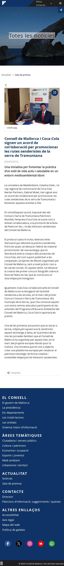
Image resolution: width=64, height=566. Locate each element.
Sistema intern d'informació (19, 427)
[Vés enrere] (5, 85)
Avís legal (8, 520)
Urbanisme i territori (15, 465)
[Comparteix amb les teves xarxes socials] (61, 10)
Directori (7, 496)
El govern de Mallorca (15, 402)
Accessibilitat (10, 515)
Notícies (7, 478)
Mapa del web (11, 524)
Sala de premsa (12, 483)
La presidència (11, 407)
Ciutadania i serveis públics (19, 440)
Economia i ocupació (15, 450)
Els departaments (13, 412)
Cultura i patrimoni (14, 445)
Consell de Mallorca (1, 563)
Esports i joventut (13, 455)
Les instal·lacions (13, 417)
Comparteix (15, 373)
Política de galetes (13, 530)
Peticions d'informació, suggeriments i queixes (31, 501)
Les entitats (9, 422)
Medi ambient (11, 460)
